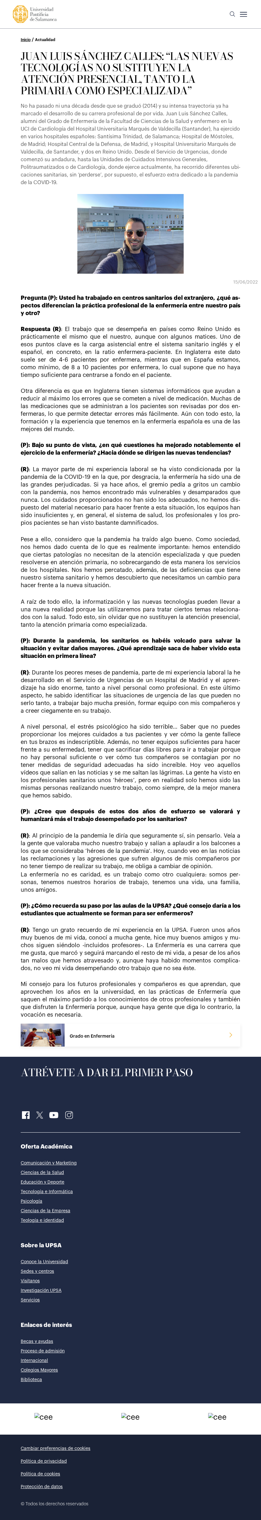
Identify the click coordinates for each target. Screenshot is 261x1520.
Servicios (30, 1300)
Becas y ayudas (37, 1341)
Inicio (26, 40)
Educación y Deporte (42, 1182)
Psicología (31, 1201)
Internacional (34, 1360)
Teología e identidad (42, 1220)
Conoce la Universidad (44, 1262)
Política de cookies (40, 1474)
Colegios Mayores (39, 1370)
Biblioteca (31, 1380)
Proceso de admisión (43, 1351)
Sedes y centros (37, 1271)
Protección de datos (42, 1487)
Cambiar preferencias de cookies (55, 1448)
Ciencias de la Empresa (45, 1211)
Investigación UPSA (41, 1290)
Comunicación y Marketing (49, 1163)
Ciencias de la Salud (42, 1173)
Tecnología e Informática (47, 1192)
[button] (232, 14)
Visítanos (30, 1281)
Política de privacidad (44, 1461)
